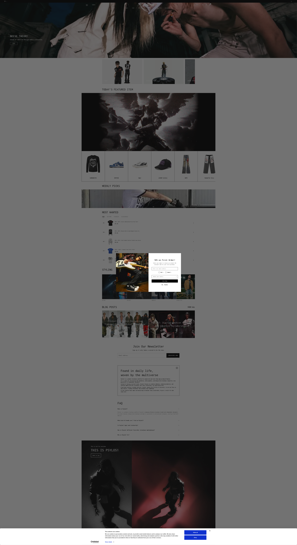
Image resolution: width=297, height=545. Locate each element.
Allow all (195, 532)
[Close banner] (209, 530)
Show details (108, 542)
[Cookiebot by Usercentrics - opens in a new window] (95, 542)
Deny (195, 537)
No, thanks (165, 284)
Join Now (164, 281)
